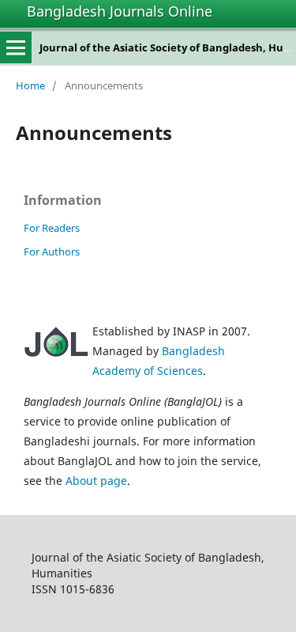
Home (30, 85)
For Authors (52, 251)
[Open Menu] (16, 47)
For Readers (52, 228)
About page (96, 480)
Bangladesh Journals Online (119, 11)
